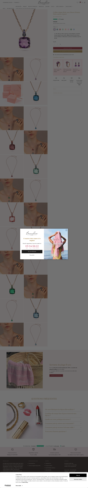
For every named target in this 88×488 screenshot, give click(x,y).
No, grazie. (32, 255)
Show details (18, 485)
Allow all (78, 475)
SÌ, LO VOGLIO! (32, 251)
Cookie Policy (25, 482)
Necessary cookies (78, 479)
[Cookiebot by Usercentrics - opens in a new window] (8, 486)
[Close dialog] (66, 230)
